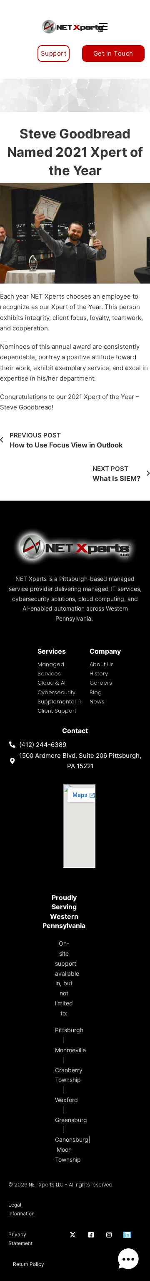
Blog (96, 692)
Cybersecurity (56, 692)
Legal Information (21, 1209)
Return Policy (28, 1264)
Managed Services (51, 669)
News (97, 702)
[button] (128, 1259)
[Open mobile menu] (103, 26)
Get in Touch (113, 53)
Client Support (57, 711)
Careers (101, 683)
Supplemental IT (60, 702)
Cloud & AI (51, 683)
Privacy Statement (20, 1238)
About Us (102, 664)
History (99, 674)
